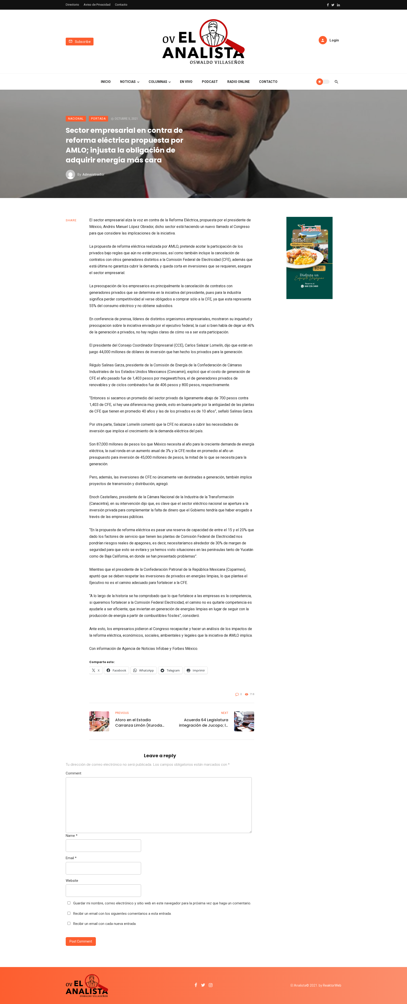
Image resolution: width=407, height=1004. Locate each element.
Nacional (76, 118)
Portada (98, 118)
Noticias (128, 82)
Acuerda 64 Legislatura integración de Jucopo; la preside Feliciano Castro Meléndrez (203, 722)
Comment (73, 773)
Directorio (72, 4)
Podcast (210, 82)
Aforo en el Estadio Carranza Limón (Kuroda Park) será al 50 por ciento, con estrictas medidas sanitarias (138, 722)
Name (71, 836)
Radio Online (238, 82)
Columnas (158, 82)
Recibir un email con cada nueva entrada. (104, 924)
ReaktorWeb (332, 985)
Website (72, 880)
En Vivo (186, 82)
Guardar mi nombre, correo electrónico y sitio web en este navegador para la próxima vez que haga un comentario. (162, 903)
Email (71, 858)
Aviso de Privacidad (97, 4)
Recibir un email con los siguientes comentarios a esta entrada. (122, 913)
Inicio (106, 82)
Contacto (121, 4)
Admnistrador (93, 174)
